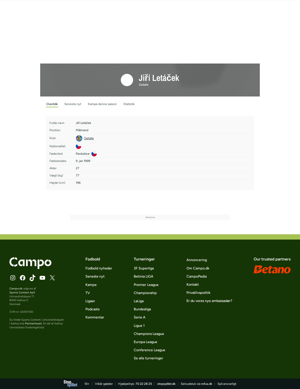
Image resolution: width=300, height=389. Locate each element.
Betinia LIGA (143, 276)
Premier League (146, 285)
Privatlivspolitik (198, 293)
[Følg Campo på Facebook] (22, 277)
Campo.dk (16, 288)
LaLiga (139, 301)
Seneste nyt (95, 276)
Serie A (139, 317)
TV (87, 293)
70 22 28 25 (144, 384)
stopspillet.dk (166, 384)
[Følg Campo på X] (52, 277)
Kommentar (94, 317)
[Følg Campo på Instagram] (12, 277)
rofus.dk (206, 384)
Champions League (149, 334)
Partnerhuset (33, 323)
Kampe (91, 285)
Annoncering (196, 260)
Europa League (145, 342)
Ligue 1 (139, 326)
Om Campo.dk (197, 268)
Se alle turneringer (148, 358)
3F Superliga (144, 268)
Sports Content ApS (22, 292)
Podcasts (92, 309)
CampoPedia (196, 276)
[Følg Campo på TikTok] (32, 277)
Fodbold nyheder (98, 268)
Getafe (143, 85)
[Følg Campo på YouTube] (42, 277)
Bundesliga (142, 309)
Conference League (149, 350)
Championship (145, 293)
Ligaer (90, 301)
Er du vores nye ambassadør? (209, 301)
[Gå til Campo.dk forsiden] (30, 267)
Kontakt (192, 284)
